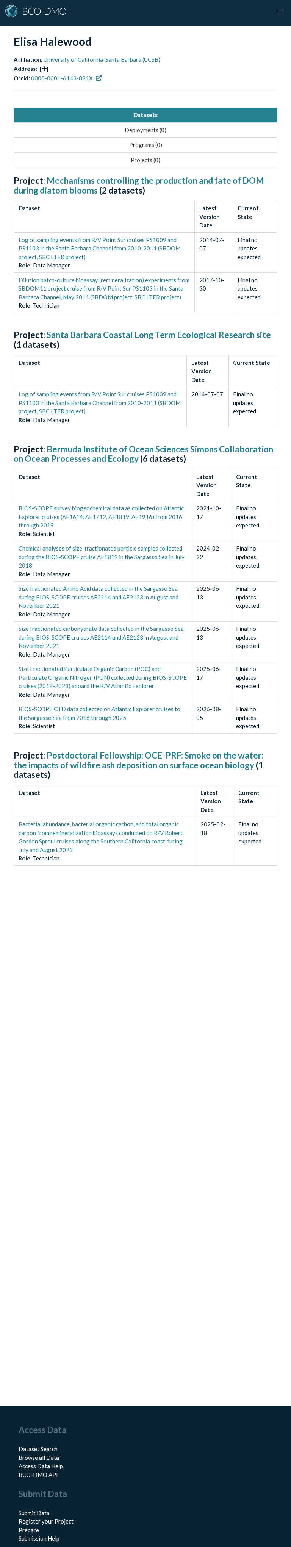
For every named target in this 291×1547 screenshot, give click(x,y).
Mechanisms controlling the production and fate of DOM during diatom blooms (139, 185)
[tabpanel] (145, 529)
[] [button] (44, 68)
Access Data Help (41, 1466)
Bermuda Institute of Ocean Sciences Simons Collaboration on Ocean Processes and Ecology (143, 454)
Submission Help (39, 1538)
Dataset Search (38, 1448)
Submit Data (34, 1512)
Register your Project (46, 1521)
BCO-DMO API (38, 1474)
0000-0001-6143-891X (62, 78)
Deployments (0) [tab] (145, 130)
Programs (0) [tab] (145, 144)
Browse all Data (39, 1457)
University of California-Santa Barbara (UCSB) (102, 59)
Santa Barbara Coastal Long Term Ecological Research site (159, 335)
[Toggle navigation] (279, 11)
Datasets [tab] (145, 114)
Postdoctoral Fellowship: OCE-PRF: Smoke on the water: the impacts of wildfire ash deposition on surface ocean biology (138, 760)
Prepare (29, 1530)
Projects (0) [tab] (145, 159)
